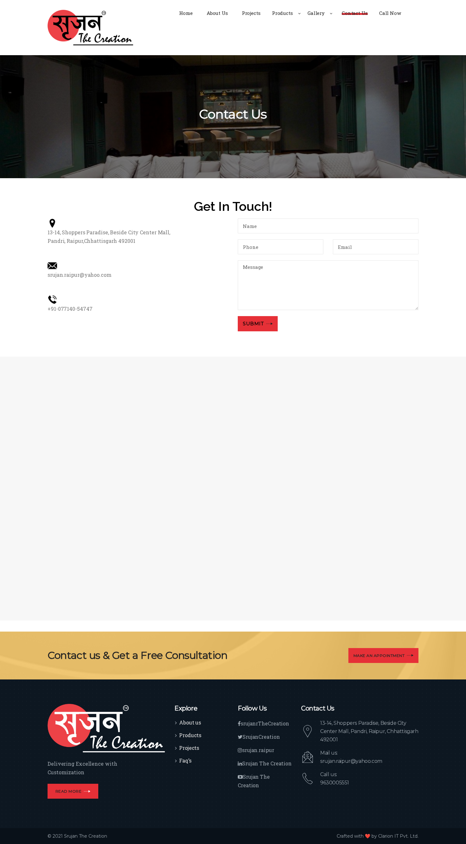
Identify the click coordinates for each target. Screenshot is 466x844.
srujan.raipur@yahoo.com (351, 761)
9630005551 (334, 783)
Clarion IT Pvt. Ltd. (398, 836)
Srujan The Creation (267, 763)
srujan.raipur (258, 750)
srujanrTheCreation (265, 723)
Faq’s (185, 760)
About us (190, 722)
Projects (189, 747)
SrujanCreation (261, 736)
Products (190, 735)
